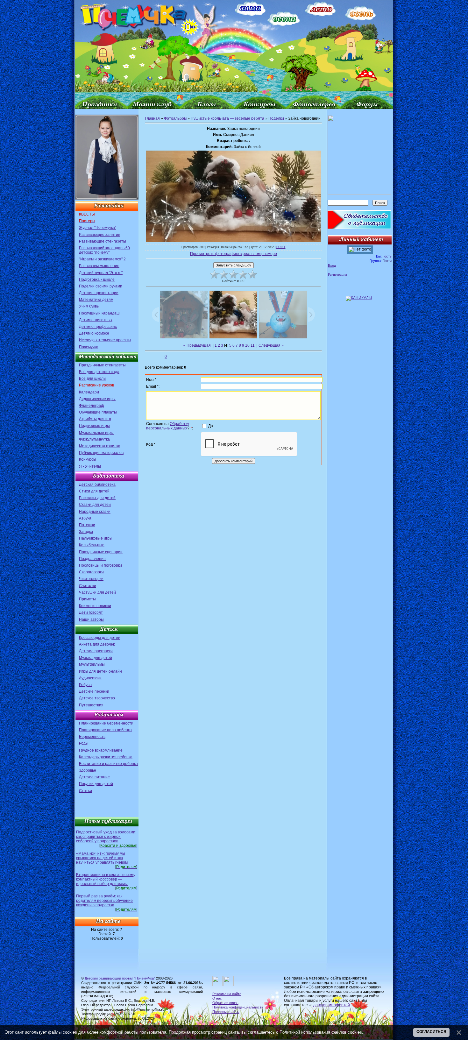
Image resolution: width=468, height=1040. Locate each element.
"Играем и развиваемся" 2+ (103, 259)
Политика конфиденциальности (237, 1007)
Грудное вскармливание (101, 750)
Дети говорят (91, 612)
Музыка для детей (95, 657)
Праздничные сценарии (101, 552)
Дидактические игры (97, 399)
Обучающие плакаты (98, 412)
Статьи (85, 791)
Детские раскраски (96, 651)
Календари (89, 392)
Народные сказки (94, 511)
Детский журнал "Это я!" (101, 273)
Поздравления (92, 558)
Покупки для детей (96, 784)
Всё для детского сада (99, 372)
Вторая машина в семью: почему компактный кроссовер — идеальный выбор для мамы (105, 879)
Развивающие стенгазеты (102, 241)
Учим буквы (89, 306)
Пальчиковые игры (95, 538)
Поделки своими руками (100, 286)
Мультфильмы (92, 664)
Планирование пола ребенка (105, 730)
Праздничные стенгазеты (102, 365)
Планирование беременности (106, 723)
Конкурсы (87, 459)
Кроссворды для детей (99, 637)
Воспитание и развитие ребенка (108, 763)
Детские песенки (94, 691)
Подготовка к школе (97, 279)
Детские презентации (98, 293)
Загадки (86, 531)
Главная (152, 118)
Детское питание (94, 777)
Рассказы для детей (97, 498)
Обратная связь (225, 1003)
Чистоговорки (91, 579)
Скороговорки (91, 572)
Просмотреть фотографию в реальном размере (233, 253)
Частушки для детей (97, 592)
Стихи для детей (94, 491)
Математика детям (96, 299)
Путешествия (91, 705)
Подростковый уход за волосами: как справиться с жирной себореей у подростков (106, 836)
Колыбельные (91, 545)
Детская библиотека (97, 484)
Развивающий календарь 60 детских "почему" (104, 250)
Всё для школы (92, 378)
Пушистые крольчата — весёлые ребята (227, 118)
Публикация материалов (101, 452)
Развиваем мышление (99, 266)
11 (253, 345)
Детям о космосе (94, 333)
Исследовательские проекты (105, 340)
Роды (84, 743)
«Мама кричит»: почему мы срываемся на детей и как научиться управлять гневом (102, 858)
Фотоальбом (175, 118)
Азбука (85, 518)
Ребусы (85, 685)
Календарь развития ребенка (105, 757)
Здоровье (87, 770)
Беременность (92, 736)
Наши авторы (91, 619)
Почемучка (88, 347)
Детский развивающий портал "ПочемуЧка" (120, 978)
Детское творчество (97, 698)
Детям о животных (95, 320)
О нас (217, 998)
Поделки (276, 118)
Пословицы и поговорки (100, 565)
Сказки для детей (95, 504)
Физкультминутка (94, 439)
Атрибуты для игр (95, 419)
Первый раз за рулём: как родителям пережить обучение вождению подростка (104, 900)
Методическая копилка (99, 446)
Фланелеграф (91, 405)
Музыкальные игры (96, 432)
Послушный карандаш (99, 313)
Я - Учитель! (90, 466)
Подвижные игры (94, 425)
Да (210, 425)
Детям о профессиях (98, 326)
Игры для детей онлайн (100, 671)
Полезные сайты (225, 1012)
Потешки (87, 525)
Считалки (87, 586)
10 (247, 345)
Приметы (87, 599)
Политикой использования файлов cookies (321, 1032)
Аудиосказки (90, 678)
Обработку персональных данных (167, 425)
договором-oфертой (331, 1005)
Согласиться (431, 1031)
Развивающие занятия (99, 234)
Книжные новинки (95, 606)
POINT (281, 247)
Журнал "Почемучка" (97, 227)
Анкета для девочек (97, 644)
